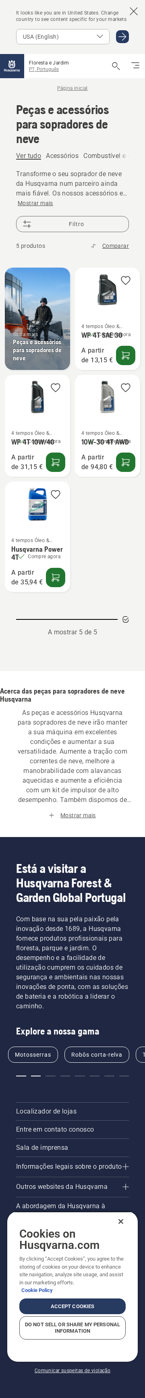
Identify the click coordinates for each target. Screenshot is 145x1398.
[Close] (121, 1221)
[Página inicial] (12, 66)
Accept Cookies (73, 1306)
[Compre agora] (125, 355)
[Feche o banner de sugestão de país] (133, 11)
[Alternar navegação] (135, 66)
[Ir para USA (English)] (122, 36)
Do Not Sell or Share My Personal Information (72, 1327)
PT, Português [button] (44, 69)
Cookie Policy (37, 1290)
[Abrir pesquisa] (116, 66)
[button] (126, 281)
